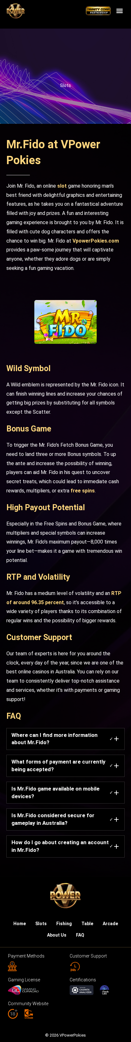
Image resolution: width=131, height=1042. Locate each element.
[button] (119, 11)
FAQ (80, 935)
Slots (65, 85)
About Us (56, 935)
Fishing (64, 923)
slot (62, 186)
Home (19, 923)
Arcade (110, 923)
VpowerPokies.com (95, 241)
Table (87, 923)
